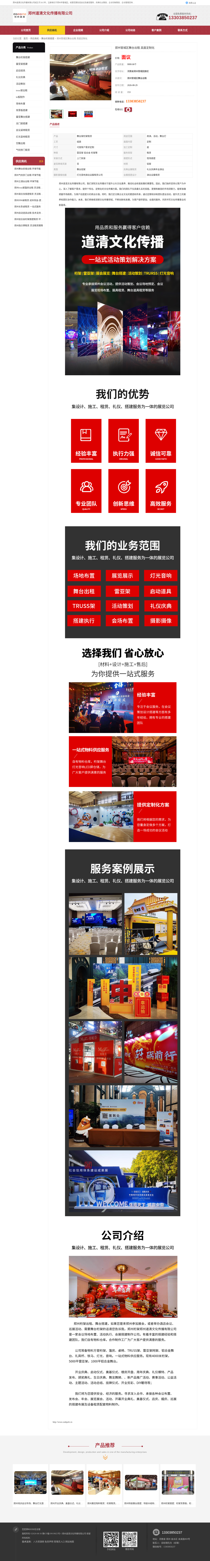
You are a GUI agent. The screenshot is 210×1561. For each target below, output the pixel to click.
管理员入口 (59, 1542)
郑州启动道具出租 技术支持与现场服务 (29, 213)
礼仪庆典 (20, 77)
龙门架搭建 (22, 123)
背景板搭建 (22, 110)
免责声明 (49, 1542)
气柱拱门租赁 (23, 150)
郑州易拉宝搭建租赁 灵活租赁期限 (29, 194)
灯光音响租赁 (23, 136)
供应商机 (52, 30)
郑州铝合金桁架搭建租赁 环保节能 (29, 219)
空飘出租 (20, 143)
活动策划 (20, 84)
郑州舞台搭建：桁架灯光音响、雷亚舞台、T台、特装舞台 (151, 1503)
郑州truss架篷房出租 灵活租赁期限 (29, 188)
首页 (26, 38)
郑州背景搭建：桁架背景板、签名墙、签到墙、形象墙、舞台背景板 (119, 1503)
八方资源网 (38, 1542)
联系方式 (183, 30)
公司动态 (130, 30)
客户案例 (156, 30)
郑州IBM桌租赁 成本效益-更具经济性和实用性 (29, 200)
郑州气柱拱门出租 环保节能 (27, 175)
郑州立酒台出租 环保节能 (26, 181)
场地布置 (20, 103)
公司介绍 (104, 30)
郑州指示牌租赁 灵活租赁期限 (28, 225)
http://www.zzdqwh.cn (62, 1422)
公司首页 (26, 30)
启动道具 (20, 70)
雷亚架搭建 (22, 64)
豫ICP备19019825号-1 (52, 1533)
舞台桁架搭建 (47, 38)
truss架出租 (21, 90)
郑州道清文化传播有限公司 (74, 1533)
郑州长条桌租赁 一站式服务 (27, 206)
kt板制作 (20, 97)
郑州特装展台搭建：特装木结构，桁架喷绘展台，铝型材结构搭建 (45, 1503)
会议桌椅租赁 (23, 130)
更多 (41, 161)
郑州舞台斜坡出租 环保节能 (27, 169)
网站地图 (69, 1542)
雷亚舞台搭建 (23, 117)
